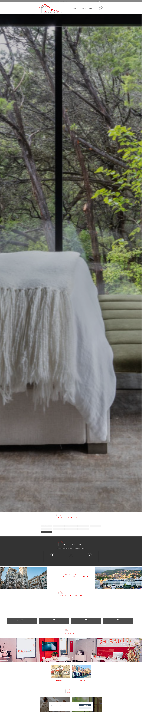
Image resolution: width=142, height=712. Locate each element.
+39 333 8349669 (52, 1)
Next (135, 612)
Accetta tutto (85, 705)
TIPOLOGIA (56, 525)
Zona (79, 525)
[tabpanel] (23, 612)
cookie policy (65, 706)
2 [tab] (71, 625)
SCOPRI (71, 583)
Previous (6, 612)
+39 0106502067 (44, 1)
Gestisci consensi (70, 709)
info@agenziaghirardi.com (63, 1)
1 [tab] (70, 625)
